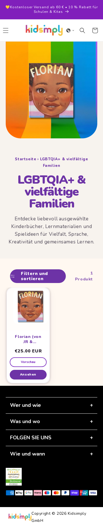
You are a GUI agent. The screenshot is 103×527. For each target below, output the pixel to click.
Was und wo (25, 421)
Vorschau (28, 362)
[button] (70, 30)
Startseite (25, 159)
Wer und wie (25, 405)
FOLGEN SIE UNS (31, 437)
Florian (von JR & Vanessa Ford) (28, 339)
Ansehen (28, 374)
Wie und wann (27, 453)
